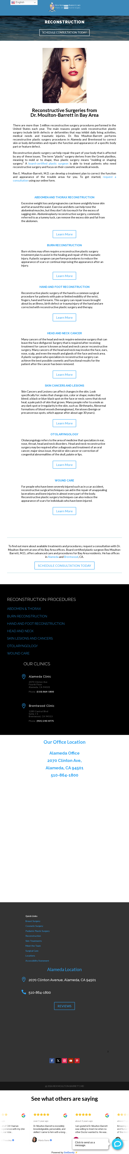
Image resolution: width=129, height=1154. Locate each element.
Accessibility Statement (37, 960)
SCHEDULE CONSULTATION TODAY (64, 32)
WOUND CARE (18, 653)
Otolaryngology (64, 434)
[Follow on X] (58, 1060)
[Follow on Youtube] (70, 1060)
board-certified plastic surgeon (48, 163)
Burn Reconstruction (64, 245)
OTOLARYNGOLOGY (22, 646)
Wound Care (64, 480)
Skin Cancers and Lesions (64, 385)
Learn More (64, 234)
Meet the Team (33, 945)
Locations (30, 955)
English (19, 2)
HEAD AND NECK (20, 631)
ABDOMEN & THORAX (24, 609)
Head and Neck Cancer (64, 333)
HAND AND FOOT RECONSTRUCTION (36, 624)
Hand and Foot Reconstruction (64, 286)
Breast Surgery (32, 921)
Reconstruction (33, 935)
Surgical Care (31, 950)
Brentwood (71, 556)
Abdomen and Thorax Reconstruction (64, 197)
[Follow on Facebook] (51, 1060)
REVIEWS (64, 1006)
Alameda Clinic (40, 676)
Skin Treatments (33, 941)
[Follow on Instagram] (64, 1060)
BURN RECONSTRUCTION (27, 616)
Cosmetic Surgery (34, 926)
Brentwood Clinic (41, 705)
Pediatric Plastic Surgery (37, 931)
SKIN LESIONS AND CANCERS (30, 638)
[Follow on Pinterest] (77, 1060)
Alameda (53, 556)
